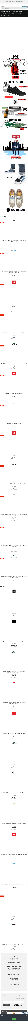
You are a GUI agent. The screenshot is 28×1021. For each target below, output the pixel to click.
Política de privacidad (14, 978)
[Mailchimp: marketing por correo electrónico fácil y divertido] (18, 1005)
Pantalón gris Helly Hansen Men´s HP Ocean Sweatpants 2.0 (14, 854)
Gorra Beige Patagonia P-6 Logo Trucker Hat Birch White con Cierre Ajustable (14, 914)
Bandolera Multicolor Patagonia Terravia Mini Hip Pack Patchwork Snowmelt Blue (14, 546)
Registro (23, 6)
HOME (8, 13)
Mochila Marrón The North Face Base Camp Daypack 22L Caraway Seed (14, 302)
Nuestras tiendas (14, 988)
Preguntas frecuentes (14, 958)
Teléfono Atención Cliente (14, 962)
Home (1, 53)
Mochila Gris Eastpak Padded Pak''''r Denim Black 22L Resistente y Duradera (14, 333)
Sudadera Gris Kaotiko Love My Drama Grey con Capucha (14, 944)
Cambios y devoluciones (14, 971)
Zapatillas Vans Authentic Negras (14, 423)
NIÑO (9, 15)
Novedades (4, 216)
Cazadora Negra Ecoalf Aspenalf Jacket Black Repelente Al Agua (14, 884)
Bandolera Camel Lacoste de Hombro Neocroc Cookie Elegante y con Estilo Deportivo (14, 577)
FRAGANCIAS (3, 15)
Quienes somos (14, 986)
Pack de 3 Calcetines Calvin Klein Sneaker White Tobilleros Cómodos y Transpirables (14, 793)
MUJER (13, 11)
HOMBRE (2, 11)
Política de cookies (14, 979)
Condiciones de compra (14, 980)
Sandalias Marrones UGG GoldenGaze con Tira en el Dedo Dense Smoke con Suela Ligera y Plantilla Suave (14, 484)
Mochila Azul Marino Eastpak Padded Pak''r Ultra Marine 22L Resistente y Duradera (14, 272)
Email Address (6, 1000)
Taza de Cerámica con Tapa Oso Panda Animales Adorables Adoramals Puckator (14, 824)
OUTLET (8, 11)
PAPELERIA (18, 13)
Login (26, 6)
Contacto (24, 4)
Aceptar (14, 1019)
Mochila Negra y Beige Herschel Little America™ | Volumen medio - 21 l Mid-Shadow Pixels (14, 611)
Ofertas (2, 587)
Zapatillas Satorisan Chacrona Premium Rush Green (14, 641)
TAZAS (13, 13)
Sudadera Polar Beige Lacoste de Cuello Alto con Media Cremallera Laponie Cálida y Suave (14, 672)
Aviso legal (14, 976)
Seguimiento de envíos (14, 969)
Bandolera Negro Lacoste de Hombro (14, 762)
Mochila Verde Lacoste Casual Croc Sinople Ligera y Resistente (14, 363)
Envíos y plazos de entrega (14, 968)
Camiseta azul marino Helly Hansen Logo (14, 393)
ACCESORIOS (18, 11)
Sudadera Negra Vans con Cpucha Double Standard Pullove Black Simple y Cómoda (14, 703)
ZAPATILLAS (3, 13)
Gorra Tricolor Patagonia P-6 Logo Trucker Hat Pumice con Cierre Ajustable (14, 241)
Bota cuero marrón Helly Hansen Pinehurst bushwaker (14, 733)
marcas (13, 15)
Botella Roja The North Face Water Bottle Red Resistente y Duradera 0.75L (14, 453)
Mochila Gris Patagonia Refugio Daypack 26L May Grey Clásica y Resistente (14, 515)
